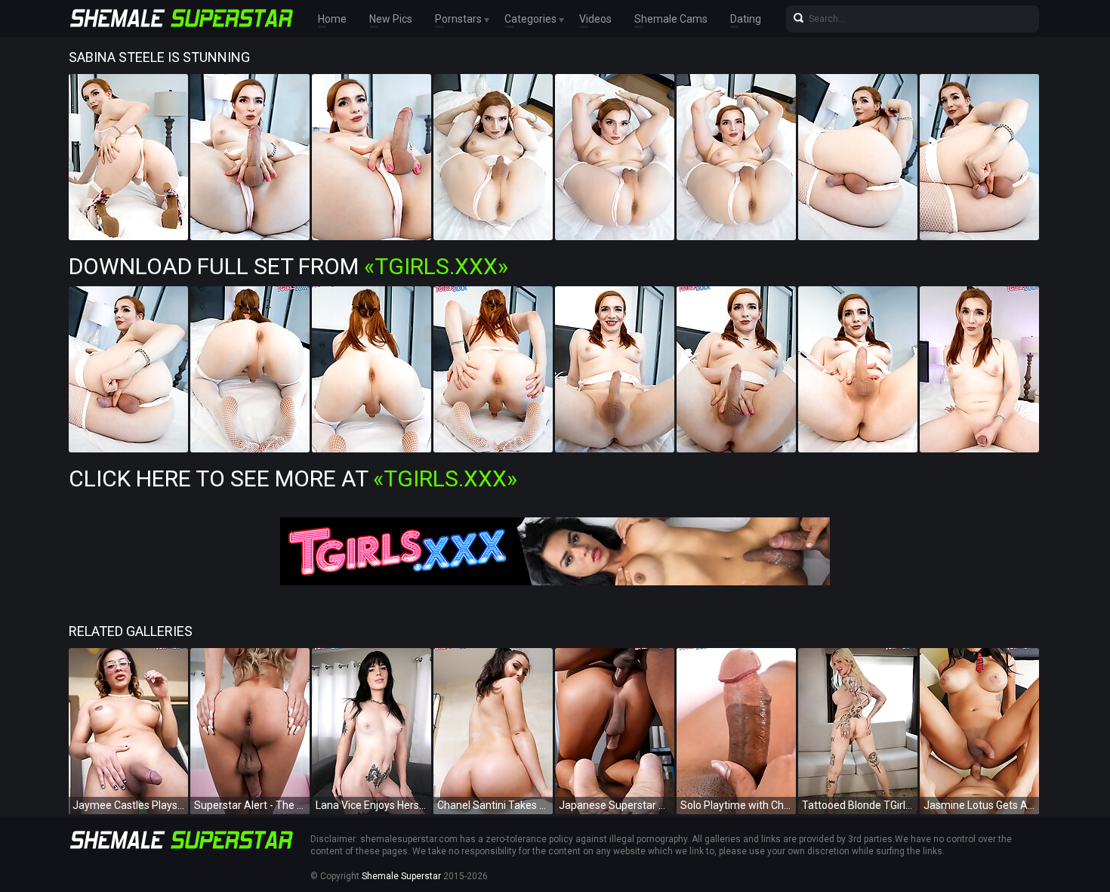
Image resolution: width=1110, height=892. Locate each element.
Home (332, 19)
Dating (745, 19)
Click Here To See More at (293, 478)
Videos (595, 19)
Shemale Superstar (401, 876)
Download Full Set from (288, 266)
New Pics (390, 19)
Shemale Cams (671, 19)
